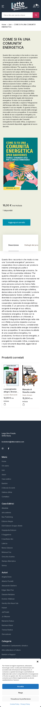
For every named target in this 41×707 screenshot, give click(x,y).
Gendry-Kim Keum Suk (10, 603)
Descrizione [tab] (13, 245)
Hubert (4, 608)
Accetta (20, 686)
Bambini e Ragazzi (8, 654)
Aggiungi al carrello (16, 222)
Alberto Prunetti (7, 581)
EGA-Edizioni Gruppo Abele (12, 526)
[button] (37, 661)
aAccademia (6, 512)
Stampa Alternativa (9, 561)
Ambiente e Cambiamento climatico (15, 646)
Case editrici (6, 479)
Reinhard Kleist (7, 625)
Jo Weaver (6, 616)
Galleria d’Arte (7, 492)
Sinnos (4, 565)
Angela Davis (7, 577)
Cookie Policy (14, 704)
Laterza (4, 543)
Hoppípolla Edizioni (9, 530)
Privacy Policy (25, 704)
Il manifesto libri (7, 539)
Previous (4, 386)
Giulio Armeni (27, 395)
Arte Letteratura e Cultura (11, 650)
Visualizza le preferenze (21, 699)
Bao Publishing (7, 517)
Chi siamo (5, 466)
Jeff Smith (5, 612)
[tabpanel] (20, 164)
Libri (10, 24)
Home (4, 24)
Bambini (5, 483)
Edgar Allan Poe (8, 590)
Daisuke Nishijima (8, 594)
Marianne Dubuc (8, 621)
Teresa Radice (7, 630)
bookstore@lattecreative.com (13, 442)
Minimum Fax (6, 552)
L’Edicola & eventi (8, 488)
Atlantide (5, 508)
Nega (20, 693)
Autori (4, 475)
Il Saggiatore (6, 535)
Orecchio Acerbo (8, 557)
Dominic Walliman (8, 599)
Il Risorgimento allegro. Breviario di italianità (11, 392)
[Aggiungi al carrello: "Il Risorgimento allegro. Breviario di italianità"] (5, 404)
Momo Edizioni (7, 548)
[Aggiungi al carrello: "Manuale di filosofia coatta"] (23, 404)
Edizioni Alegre (7, 521)
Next (36, 386)
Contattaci (5, 497)
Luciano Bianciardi (10, 395)
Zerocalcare (6, 634)
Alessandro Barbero (9, 586)
